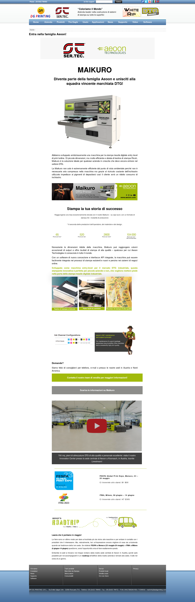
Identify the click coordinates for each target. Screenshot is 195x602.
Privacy (135, 569)
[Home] (51, 12)
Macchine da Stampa (72, 571)
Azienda (48, 22)
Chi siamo (33, 569)
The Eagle (73, 22)
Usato (85, 22)
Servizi (101, 569)
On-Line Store (104, 576)
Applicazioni (98, 22)
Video (135, 22)
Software (147, 22)
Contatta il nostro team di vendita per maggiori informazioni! (97, 377)
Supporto (122, 22)
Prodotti (61, 22)
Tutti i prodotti (69, 569)
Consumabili (69, 576)
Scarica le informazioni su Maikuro (97, 390)
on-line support (89, 2)
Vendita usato (103, 573)
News (110, 22)
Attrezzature (69, 573)
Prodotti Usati (103, 571)
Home (36, 22)
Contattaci (33, 571)
